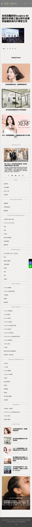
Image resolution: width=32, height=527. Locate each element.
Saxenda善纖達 (7, 287)
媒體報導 (6, 203)
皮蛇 (5, 275)
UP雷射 (5, 347)
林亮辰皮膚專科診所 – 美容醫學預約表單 (15, 84)
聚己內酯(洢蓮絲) (8, 396)
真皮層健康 (6, 241)
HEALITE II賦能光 (8, 322)
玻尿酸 (5, 392)
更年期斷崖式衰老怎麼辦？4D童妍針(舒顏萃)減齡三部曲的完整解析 (20, 458)
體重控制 (6, 245)
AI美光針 (6, 363)
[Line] (30, 266)
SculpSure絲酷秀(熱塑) (9, 291)
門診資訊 (6, 194)
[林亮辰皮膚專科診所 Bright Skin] (10, 3)
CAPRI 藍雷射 (7, 314)
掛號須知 (6, 183)
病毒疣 (5, 268)
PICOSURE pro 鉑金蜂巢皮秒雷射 (12, 336)
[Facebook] (8, 49)
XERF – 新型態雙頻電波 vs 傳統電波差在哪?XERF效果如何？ (16, 136)
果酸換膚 (6, 389)
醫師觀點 (6, 210)
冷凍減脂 (6, 295)
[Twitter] (10, 49)
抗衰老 (5, 234)
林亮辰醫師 (6, 187)
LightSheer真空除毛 (9, 332)
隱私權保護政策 (22, 521)
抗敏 (5, 226)
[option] (16, 493)
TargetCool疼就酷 (8, 374)
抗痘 (5, 230)
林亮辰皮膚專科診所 (6, 520)
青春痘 (5, 279)
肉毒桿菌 (6, 400)
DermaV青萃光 (7, 318)
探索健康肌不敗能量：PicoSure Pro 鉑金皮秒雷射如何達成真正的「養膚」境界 (16, 503)
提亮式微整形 (7, 381)
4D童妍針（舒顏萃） (8, 408)
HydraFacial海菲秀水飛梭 (10, 325)
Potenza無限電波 (8, 340)
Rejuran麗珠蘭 (7, 370)
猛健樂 (5, 298)
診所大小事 (6, 191)
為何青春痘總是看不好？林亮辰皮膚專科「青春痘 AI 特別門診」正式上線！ (20, 468)
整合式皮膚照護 (7, 237)
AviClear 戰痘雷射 (8, 311)
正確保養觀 (6, 264)
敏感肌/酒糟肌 (7, 260)
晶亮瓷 (5, 385)
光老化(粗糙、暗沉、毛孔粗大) (11, 253)
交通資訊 (13, 520)
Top (16, 524)
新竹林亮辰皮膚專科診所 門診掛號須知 (16, 110)
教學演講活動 (7, 207)
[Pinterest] (13, 49)
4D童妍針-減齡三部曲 (9, 219)
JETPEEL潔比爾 (7, 329)
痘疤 (5, 271)
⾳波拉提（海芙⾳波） (9, 354)
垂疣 (5, 257)
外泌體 (5, 378)
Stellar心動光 (7, 343)
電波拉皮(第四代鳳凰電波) (10, 351)
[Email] (15, 49)
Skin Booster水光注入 (9, 223)
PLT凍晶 (6, 367)
